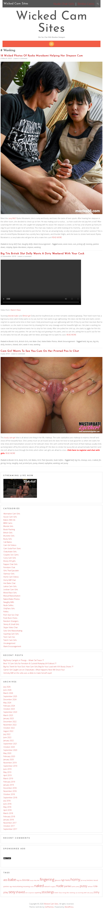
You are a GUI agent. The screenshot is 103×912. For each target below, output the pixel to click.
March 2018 (8, 813)
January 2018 (8, 819)
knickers (8, 344)
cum (74, 244)
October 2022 (9, 728)
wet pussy (64, 463)
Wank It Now (16, 310)
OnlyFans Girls (9, 608)
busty (31, 880)
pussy (35, 463)
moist (32, 886)
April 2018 (7, 810)
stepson (30, 247)
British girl (27, 316)
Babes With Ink (9, 520)
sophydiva (48, 463)
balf (72, 460)
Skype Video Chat (10, 627)
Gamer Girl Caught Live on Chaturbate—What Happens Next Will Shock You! (34, 670)
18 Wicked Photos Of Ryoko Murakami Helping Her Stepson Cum (42, 55)
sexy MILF (12, 218)
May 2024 (7, 702)
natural (47, 886)
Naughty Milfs (27, 244)
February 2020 (9, 756)
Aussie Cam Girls (10, 517)
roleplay (9, 247)
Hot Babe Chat (35, 341)
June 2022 (7, 737)
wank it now (28, 344)
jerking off (81, 244)
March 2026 (8, 693)
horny (8, 463)
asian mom (67, 244)
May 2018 (7, 807)
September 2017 (10, 829)
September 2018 (10, 797)
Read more (57, 237)
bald (84, 341)
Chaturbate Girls (10, 551)
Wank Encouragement (41, 244)
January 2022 (8, 740)
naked (39, 885)
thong (64, 893)
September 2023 (10, 712)
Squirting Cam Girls (11, 634)
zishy (96, 892)
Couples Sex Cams (11, 555)
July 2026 (6, 687)
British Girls (23, 341)
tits (68, 892)
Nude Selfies (58, 460)
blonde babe (13, 316)
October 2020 (9, 747)
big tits (95, 341)
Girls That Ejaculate (45, 460)
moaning (26, 886)
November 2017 (9, 823)
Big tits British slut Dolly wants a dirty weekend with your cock (42, 253)
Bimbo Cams (86, 4)
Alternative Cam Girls (11, 513)
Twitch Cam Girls (10, 640)
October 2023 (9, 709)
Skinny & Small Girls (11, 624)
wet (85, 892)
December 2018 (9, 788)
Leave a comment (20, 58)
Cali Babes (32, 460)
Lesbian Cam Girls (10, 589)
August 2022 (8, 731)
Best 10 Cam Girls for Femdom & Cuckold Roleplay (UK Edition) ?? (29, 663)
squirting (37, 892)
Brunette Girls (8, 536)
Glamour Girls (8, 573)
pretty (77, 886)
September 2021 (10, 743)
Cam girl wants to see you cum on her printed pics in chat (40, 351)
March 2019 (8, 778)
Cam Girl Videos (9, 545)
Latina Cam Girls (10, 586)
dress (35, 880)
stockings (48, 892)
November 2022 (9, 725)
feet (38, 880)
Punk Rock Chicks (10, 618)
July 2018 (6, 800)
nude (60, 885)
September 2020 (10, 750)
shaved (15, 344)
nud (20, 463)
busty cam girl (9, 437)
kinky (84, 880)
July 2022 (6, 734)
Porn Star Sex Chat (11, 615)
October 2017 (9, 826)
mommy (89, 244)
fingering (47, 879)
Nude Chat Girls (63, 4)
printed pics (27, 463)
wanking (37, 247)
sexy (12, 892)
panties (67, 886)
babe (12, 879)
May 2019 (7, 772)
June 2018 (7, 804)
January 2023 (8, 718)
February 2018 (9, 816)
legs (11, 886)
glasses (58, 880)
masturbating (17, 886)
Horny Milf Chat (14, 244)
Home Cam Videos (11, 577)
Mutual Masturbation (11, 596)
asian (60, 244)
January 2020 (8, 759)
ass (5, 880)
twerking (72, 893)
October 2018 (9, 794)
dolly (2, 344)
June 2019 (7, 769)
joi (82, 880)
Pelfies (6, 611)
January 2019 (8, 785)
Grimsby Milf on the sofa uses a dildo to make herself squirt (27, 673)
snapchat (31, 893)
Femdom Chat (9, 567)
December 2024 (9, 699)
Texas (60, 893)
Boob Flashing (9, 529)
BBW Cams (7, 523)
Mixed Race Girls (10, 592)
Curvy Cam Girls (9, 558)
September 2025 (10, 696)
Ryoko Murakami (19, 247)
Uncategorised (9, 643)
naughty (15, 463)
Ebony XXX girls (9, 561)
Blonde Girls (13, 341)
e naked (95, 460)
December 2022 (9, 721)
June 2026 (7, 690)
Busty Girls (23, 460)
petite (73, 886)
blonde (26, 879)
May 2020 (7, 753)
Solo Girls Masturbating (12, 630)
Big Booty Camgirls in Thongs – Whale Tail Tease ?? (23, 660)
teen (56, 892)
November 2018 (9, 791)
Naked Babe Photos (49, 341)
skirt (20, 344)
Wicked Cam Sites (51, 23)
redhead (90, 886)
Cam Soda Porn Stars (12, 548)
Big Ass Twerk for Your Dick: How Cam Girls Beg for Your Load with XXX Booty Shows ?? (38, 666)
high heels (65, 880)
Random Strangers (10, 621)
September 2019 (10, 766)
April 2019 (7, 775)
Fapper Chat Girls (10, 564)
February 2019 (9, 782)
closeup (84, 460)
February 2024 (9, 706)
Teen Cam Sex (9, 637)
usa (76, 893)
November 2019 (9, 762)
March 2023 (8, 715)
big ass (89, 341)
